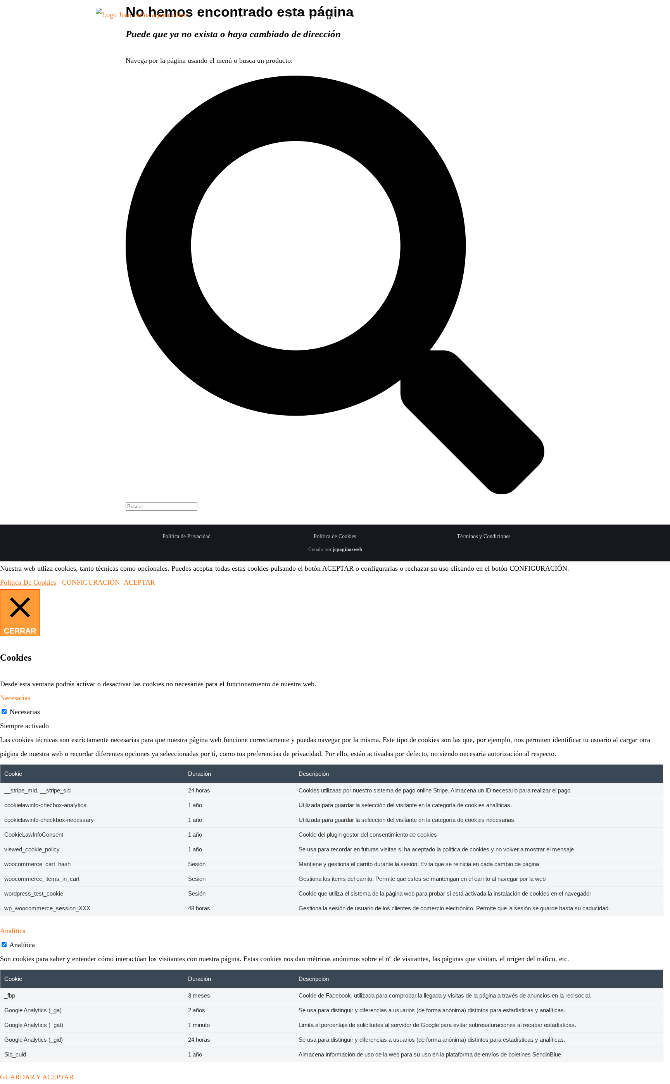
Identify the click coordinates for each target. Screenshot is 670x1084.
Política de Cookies (335, 536)
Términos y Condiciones (483, 536)
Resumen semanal (424, 18)
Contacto (506, 18)
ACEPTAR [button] (139, 582)
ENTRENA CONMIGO (316, 18)
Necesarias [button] (15, 698)
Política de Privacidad (186, 536)
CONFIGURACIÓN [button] (91, 582)
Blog (563, 18)
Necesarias (25, 712)
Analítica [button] (13, 931)
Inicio (243, 18)
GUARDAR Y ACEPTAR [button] (37, 1077)
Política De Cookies (28, 582)
